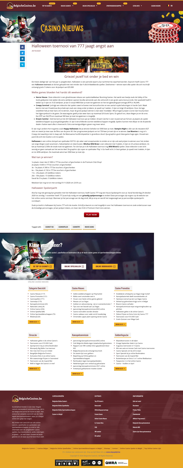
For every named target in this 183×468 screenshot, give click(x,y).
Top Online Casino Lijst (152, 448)
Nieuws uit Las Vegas (80, 301)
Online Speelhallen (91, 5)
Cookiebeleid (136, 414)
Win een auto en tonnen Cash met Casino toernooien (135, 348)
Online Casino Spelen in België (131, 448)
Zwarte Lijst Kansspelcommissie (142, 431)
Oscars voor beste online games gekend (87, 299)
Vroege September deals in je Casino (129, 343)
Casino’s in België (57, 414)
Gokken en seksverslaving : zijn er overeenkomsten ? (92, 304)
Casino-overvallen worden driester (85, 312)
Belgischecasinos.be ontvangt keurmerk (87, 351)
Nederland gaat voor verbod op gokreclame (89, 363)
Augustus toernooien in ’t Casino (128, 346)
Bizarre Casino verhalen (124, 304)
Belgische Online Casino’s (59, 401)
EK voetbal (98, 436)
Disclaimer (136, 405)
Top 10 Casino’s (48, 5)
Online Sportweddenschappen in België (87, 448)
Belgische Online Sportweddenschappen (63, 410)
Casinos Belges (42, 448)
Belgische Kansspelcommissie (141, 423)
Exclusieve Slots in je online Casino (42, 356)
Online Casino (89, 227)
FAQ (96, 427)
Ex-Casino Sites (99, 423)
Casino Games (99, 414)
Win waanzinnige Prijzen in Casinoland (44, 358)
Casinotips (76, 227)
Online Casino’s (68, 5)
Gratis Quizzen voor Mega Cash (127, 319)
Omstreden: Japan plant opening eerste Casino (90, 317)
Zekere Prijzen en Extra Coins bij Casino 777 (133, 314)
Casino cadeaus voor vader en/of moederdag (89, 314)
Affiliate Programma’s (139, 418)
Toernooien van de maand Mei (41, 361)
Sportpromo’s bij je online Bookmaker (44, 346)
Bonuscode (98, 405)
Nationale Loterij (36, 306)
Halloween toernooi (43, 84)
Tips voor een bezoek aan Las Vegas (86, 306)
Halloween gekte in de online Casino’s (130, 312)
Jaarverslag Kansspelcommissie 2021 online (89, 366)
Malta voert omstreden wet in (84, 296)
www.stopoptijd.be (113, 452)
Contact (115, 448)
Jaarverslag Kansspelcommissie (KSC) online (89, 309)
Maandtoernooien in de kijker (127, 341)
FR (171, 5)
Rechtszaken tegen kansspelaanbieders (87, 361)
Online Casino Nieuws (101, 418)
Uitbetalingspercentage (101, 410)
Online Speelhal (36, 312)
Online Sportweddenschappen (41, 314)
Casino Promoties (36, 296)
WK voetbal (98, 431)
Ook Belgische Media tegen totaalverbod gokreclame (92, 343)
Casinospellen (63, 227)
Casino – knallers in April (125, 363)
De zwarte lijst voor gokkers (83, 353)
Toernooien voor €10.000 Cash (127, 317)
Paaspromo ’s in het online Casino (128, 361)
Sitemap (107, 448)
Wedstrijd (33, 317)
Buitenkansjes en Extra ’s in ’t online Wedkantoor (134, 358)
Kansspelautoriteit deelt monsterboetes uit (131, 296)
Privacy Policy (137, 410)
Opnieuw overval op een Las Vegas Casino (131, 299)
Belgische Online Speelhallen (60, 405)
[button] (22, 47)
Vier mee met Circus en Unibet (41, 351)
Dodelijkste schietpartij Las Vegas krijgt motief (133, 294)
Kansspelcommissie (37, 304)
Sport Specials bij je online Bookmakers (130, 353)
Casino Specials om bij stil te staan (128, 351)
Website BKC (136, 427)
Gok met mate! (137, 401)
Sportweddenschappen (116, 5)
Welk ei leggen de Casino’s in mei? (42, 363)
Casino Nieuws (156, 6)
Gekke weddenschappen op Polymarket (87, 294)
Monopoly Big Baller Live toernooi (42, 348)
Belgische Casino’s (28, 448)
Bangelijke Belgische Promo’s (40, 353)
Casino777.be (49, 227)
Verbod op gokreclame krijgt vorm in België (132, 301)
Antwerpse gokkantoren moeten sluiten (87, 368)
